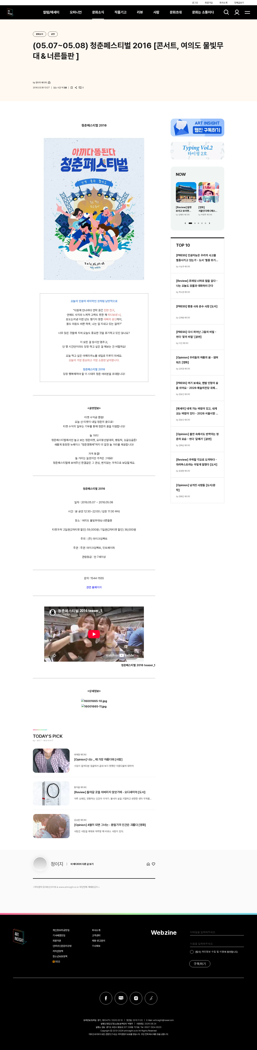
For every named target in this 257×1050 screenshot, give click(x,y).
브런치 (151, 998)
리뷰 (140, 12)
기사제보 (96, 946)
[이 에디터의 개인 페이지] (49, 82)
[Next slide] (209, 223)
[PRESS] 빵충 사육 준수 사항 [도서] (196, 306)
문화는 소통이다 (203, 12)
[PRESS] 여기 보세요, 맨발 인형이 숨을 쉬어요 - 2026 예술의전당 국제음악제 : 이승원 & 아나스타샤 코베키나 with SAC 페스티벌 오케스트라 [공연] (197, 385)
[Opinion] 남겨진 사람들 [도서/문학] (195, 488)
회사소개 (223, 2)
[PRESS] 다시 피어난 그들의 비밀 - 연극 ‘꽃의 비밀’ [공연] (196, 334)
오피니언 (76, 12)
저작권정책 (58, 951)
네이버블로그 (121, 998)
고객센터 (96, 935)
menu (247, 12)
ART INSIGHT (20, 937)
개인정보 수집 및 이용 (213, 951)
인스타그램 (136, 998)
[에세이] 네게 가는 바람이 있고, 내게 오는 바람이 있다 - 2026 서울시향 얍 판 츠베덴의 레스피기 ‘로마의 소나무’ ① (197, 411)
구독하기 (200, 964)
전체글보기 (239, 2)
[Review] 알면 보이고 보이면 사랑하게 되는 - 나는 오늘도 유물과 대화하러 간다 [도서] (186, 209)
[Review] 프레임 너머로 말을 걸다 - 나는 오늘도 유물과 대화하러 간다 (196, 283)
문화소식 (98, 12)
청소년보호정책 (60, 956)
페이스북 (106, 998)
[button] (190, 223)
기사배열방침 (59, 935)
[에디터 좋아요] (153, 864)
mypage (237, 12)
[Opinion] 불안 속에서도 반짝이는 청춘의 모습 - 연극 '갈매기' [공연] (197, 436)
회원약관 (57, 940)
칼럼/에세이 (51, 12)
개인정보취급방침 (61, 930)
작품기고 (120, 12)
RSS (57, 961)
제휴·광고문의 (98, 940)
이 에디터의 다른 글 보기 (82, 864)
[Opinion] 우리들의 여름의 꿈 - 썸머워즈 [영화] (197, 360)
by (40, 82)
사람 (156, 12)
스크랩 (71, 87)
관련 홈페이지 (94, 587)
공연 (53, 34)
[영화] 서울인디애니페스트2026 (208, 209)
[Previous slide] (185, 223)
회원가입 (209, 2)
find (226, 12)
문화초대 (176, 12)
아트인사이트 (10, 12)
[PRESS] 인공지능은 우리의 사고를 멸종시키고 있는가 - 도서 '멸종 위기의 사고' (197, 258)
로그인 (195, 2)
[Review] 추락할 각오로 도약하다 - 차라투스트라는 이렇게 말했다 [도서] (196, 462)
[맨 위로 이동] (245, 1038)
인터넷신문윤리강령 (62, 946)
